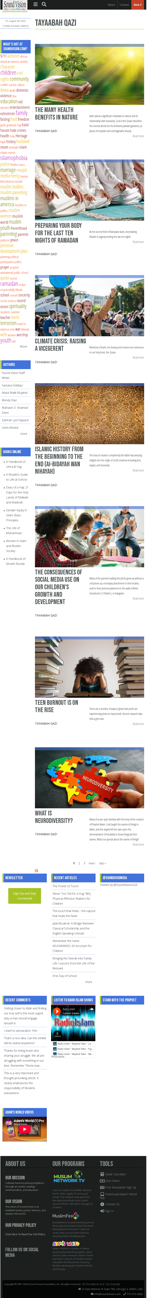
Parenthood (19, 228)
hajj (19, 125)
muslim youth (10, 224)
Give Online (112, 1181)
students (5, 312)
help (12, 136)
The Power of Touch (66, 886)
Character (7, 66)
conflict (4, 84)
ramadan (9, 283)
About (111, 4)
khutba (14, 164)
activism (13, 55)
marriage (8, 169)
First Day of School (65, 976)
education (9, 101)
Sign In (109, 1211)
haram (5, 130)
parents (23, 234)
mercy (15, 175)
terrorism (8, 323)
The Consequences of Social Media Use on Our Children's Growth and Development (58, 587)
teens (15, 317)
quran (4, 277)
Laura (22, 164)
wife (3, 334)
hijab (3, 141)
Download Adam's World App (118, 1196)
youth (5, 340)
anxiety (24, 61)
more (24, 434)
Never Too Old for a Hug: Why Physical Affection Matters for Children (72, 899)
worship (22, 335)
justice (5, 164)
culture (21, 84)
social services (8, 300)
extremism (7, 113)
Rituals (19, 289)
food (13, 119)
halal (25, 125)
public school (21, 272)
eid (20, 102)
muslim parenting (13, 192)
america (15, 61)
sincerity (24, 295)
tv (25, 323)
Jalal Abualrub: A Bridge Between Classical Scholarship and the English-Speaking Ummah (73, 928)
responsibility (7, 289)
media (5, 175)
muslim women (10, 213)
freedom (23, 119)
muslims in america (9, 201)
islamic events (8, 152)
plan (24, 251)
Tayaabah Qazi (46, 131)
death (12, 90)
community (19, 78)
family (22, 112)
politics (18, 261)
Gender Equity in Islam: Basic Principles (16, 515)
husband (22, 141)
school (4, 295)
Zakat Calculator (115, 1174)
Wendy (25, 329)
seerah (14, 295)
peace (14, 240)
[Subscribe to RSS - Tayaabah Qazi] (36, 871)
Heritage (21, 136)
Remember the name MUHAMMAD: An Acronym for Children (72, 946)
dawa (4, 90)
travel (20, 323)
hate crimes (18, 130)
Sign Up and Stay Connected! (24, 895)
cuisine (12, 84)
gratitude (11, 125)
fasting (5, 119)
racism (13, 278)
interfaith (14, 147)
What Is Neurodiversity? (54, 817)
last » (102, 863)
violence (4, 329)
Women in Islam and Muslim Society (16, 546)
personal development (10, 248)
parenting (8, 233)
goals (3, 125)
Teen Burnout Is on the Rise (56, 706)
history (11, 141)
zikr (14, 341)
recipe (22, 284)
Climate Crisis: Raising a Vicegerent (60, 345)
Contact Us (112, 1204)
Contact (124, 4)
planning (5, 256)
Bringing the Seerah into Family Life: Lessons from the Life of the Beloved (74, 963)
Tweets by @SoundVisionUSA (118, 885)
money (24, 176)
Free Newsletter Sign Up (120, 1187)
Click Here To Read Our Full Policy (25, 1234)
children (8, 72)
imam (4, 147)
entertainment (20, 107)
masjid (22, 170)
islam (23, 147)
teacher (5, 317)
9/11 (3, 56)
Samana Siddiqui (12, 385)
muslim (19, 181)
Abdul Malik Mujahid (14, 393)
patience (5, 240)
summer (15, 312)
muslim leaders (11, 186)
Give (137, 4)
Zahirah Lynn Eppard (15, 420)
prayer (4, 267)
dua (14, 95)
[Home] (15, 6)
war (18, 329)
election (4, 107)
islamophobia (13, 157)
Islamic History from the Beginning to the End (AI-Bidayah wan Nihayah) (59, 460)
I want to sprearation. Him (20, 1031)
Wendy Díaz (9, 400)
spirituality (18, 306)
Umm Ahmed (10, 428)
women (12, 335)
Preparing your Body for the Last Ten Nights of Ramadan (58, 233)
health (4, 136)
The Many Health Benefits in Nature (56, 113)
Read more (138, 136)
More (23, 346)
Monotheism (7, 181)
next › (92, 863)
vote (12, 329)
